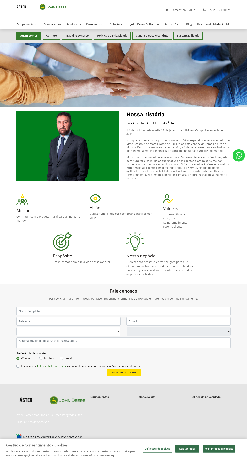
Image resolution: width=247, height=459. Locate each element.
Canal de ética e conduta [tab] (152, 35)
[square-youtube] (217, 437)
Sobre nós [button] (171, 24)
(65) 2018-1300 (217, 10)
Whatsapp (27, 358)
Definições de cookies (157, 448)
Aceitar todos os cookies (219, 448)
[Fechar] (241, 448)
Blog (189, 24)
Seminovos (73, 24)
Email (68, 358)
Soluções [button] (116, 24)
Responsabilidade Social (213, 24)
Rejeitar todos (187, 448)
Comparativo (52, 24)
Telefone (49, 358)
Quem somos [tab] (29, 35)
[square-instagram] (209, 437)
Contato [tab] (51, 35)
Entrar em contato (123, 372)
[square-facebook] (200, 437)
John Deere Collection (144, 24)
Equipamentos (99, 396)
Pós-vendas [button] (94, 24)
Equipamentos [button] (26, 24)
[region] (123, 449)
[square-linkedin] (226, 437)
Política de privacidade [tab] (112, 35)
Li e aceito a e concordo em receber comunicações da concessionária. (81, 366)
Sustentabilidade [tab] (188, 35)
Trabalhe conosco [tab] (77, 35)
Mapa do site (147, 396)
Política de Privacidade (51, 366)
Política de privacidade (206, 396)
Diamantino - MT (181, 10)
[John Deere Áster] (41, 6)
